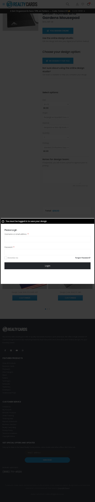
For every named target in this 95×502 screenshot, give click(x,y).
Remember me (13, 258)
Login (47, 265)
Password (12, 247)
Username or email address (20, 234)
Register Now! (47, 276)
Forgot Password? (83, 258)
